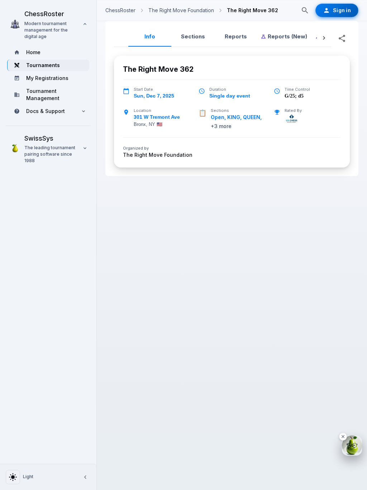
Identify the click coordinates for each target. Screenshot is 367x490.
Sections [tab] (193, 36)
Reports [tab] (236, 36)
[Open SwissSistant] (352, 445)
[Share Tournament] (342, 38)
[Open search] (305, 10)
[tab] (283, 36)
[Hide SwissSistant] (343, 436)
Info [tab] (149, 36)
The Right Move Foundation (157, 155)
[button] (48, 24)
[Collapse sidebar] (85, 477)
